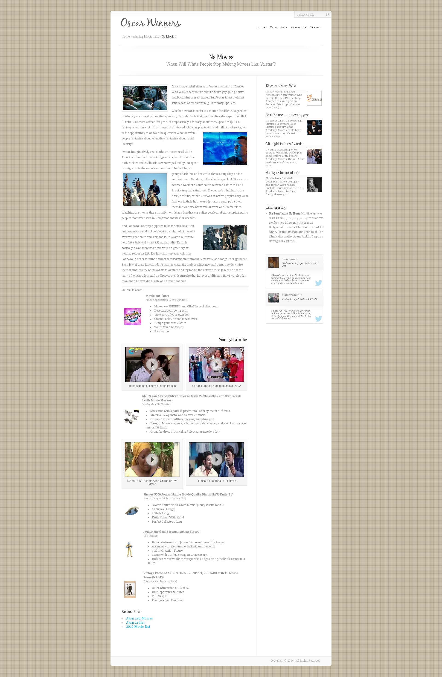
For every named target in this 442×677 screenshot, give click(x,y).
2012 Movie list (138, 626)
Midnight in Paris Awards (284, 143)
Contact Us (298, 27)
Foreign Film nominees (282, 172)
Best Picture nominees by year (287, 114)
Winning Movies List (146, 36)
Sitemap (315, 27)
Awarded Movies (139, 618)
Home (126, 36)
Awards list (135, 622)
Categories (278, 27)
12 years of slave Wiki (281, 85)
